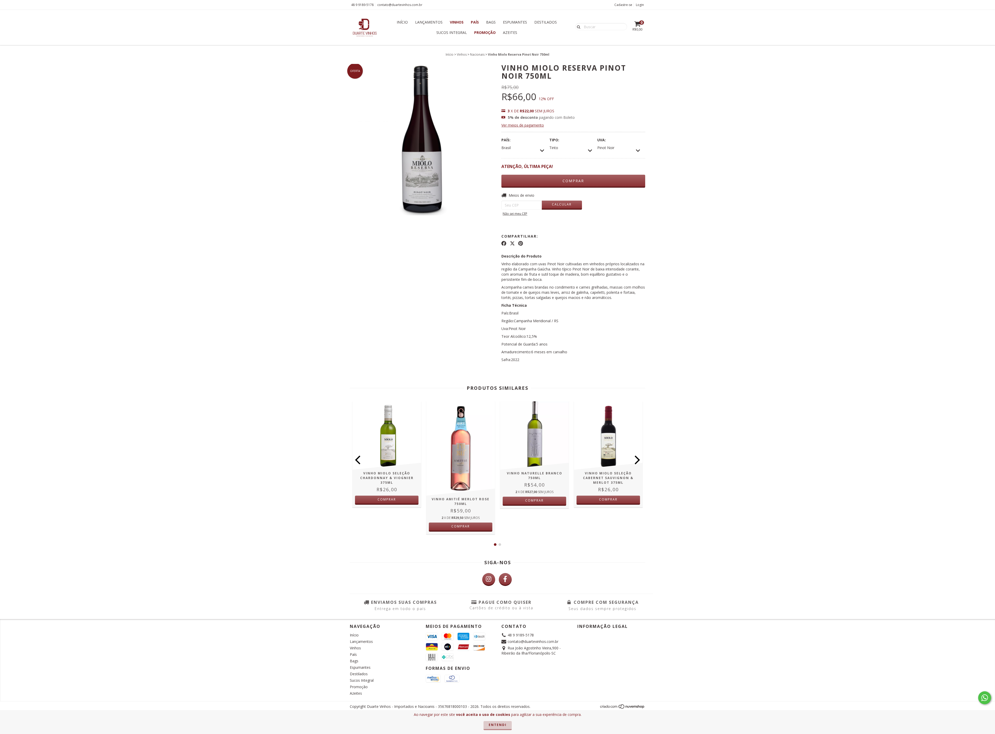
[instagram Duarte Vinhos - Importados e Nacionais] (488, 579)
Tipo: (554, 139)
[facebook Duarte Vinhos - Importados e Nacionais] (505, 579)
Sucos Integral (451, 32)
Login (640, 5)
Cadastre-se (623, 5)
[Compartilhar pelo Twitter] (512, 243)
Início (402, 22)
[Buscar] (577, 26)
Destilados (545, 22)
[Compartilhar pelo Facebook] (503, 243)
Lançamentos (429, 22)
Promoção (485, 32)
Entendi (498, 725)
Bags (491, 22)
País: (505, 139)
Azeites (510, 32)
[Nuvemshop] (622, 708)
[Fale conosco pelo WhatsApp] (984, 697)
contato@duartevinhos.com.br (399, 5)
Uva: (601, 139)
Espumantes (515, 22)
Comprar (387, 499)
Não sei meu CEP (515, 213)
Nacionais (477, 54)
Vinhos (457, 22)
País (475, 22)
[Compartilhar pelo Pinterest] (520, 243)
